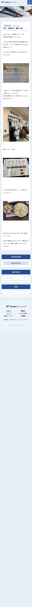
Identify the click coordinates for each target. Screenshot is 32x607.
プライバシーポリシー (23, 319)
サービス (9, 313)
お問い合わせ (13, 319)
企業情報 (23, 315)
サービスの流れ (23, 313)
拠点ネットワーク (9, 315)
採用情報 (6, 319)
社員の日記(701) (16, 263)
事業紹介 (23, 311)
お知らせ (9, 311)
